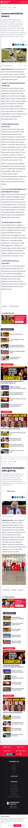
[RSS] (20, 754)
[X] (14, 754)
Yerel (14, 770)
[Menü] (26, 2)
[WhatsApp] (7, 754)
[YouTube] (17, 754)
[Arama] (24, 2)
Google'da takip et (8, 65)
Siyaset (14, 765)
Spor (14, 772)
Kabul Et (17, 825)
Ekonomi (14, 769)
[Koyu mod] (21, 2)
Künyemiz (21, 747)
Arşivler (8, 751)
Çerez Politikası (14, 785)
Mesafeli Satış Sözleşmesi (14, 796)
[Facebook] (11, 754)
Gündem (14, 767)
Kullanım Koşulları (14, 789)
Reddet (10, 825)
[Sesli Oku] (19, 66)
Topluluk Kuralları (14, 791)
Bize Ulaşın (8, 747)
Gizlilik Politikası (22, 751)
